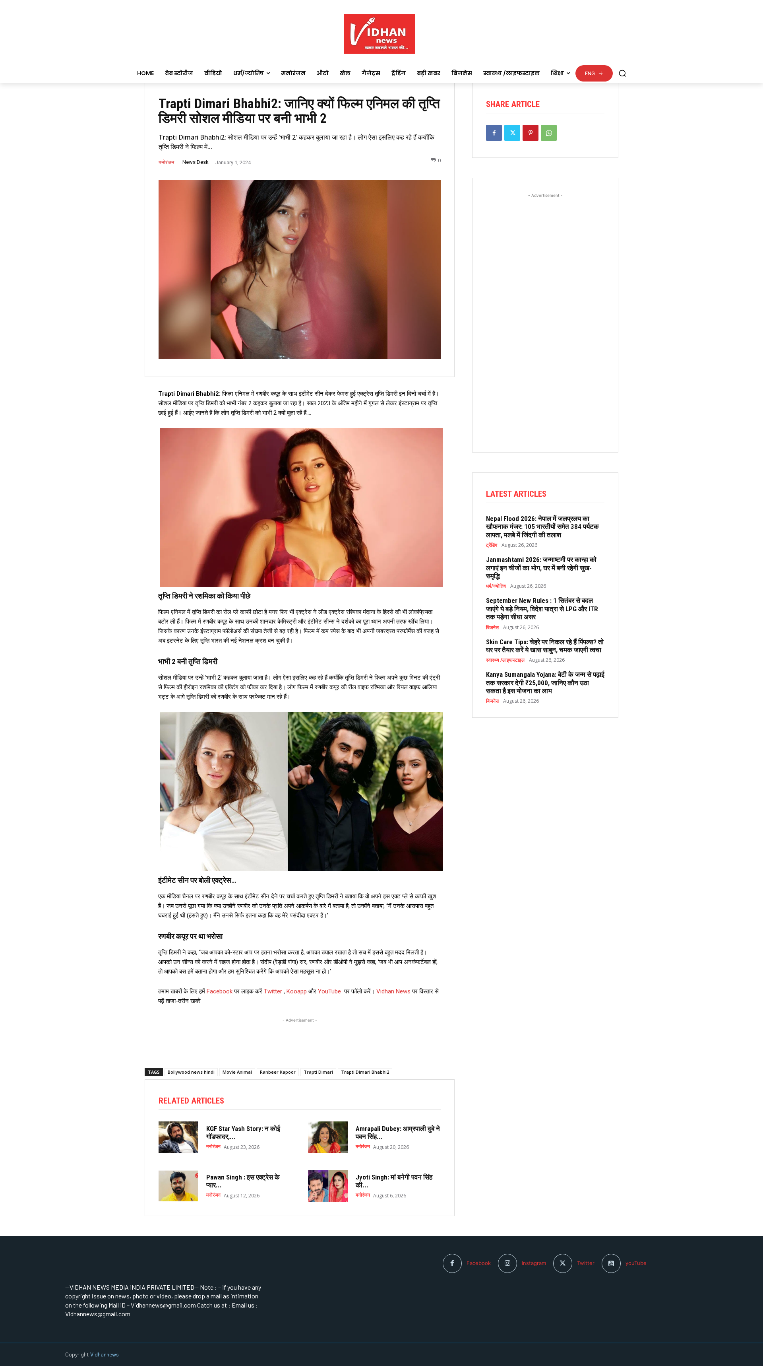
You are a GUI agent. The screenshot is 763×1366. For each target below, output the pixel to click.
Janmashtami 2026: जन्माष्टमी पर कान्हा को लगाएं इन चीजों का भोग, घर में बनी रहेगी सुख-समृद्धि (541, 568)
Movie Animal (237, 1072)
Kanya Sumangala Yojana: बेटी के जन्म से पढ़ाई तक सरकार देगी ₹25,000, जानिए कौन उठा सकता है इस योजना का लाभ (545, 682)
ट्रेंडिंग (491, 545)
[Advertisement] (299, 1034)
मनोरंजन (166, 162)
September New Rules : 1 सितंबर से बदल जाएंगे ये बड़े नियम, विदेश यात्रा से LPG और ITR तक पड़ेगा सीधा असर (542, 609)
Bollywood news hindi (191, 1072)
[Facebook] (494, 133)
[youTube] (611, 1263)
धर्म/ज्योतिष (496, 586)
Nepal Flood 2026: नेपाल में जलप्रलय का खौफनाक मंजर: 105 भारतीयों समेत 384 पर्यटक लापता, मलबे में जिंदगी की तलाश (542, 527)
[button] (622, 73)
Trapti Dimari (318, 1072)
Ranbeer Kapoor (278, 1072)
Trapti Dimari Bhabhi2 (365, 1072)
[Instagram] (507, 1263)
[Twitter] (512, 133)
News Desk (195, 162)
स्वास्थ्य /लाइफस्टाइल (505, 660)
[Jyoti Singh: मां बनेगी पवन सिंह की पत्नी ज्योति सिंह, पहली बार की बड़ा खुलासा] (328, 1186)
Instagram (534, 1263)
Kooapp (297, 991)
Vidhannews (104, 1354)
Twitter (273, 991)
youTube (636, 1263)
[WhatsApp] (549, 133)
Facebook (220, 991)
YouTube (329, 991)
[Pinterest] (530, 133)
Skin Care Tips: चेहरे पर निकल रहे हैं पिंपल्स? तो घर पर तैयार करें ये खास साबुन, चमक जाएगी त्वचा (545, 646)
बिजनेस (492, 627)
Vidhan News (393, 991)
